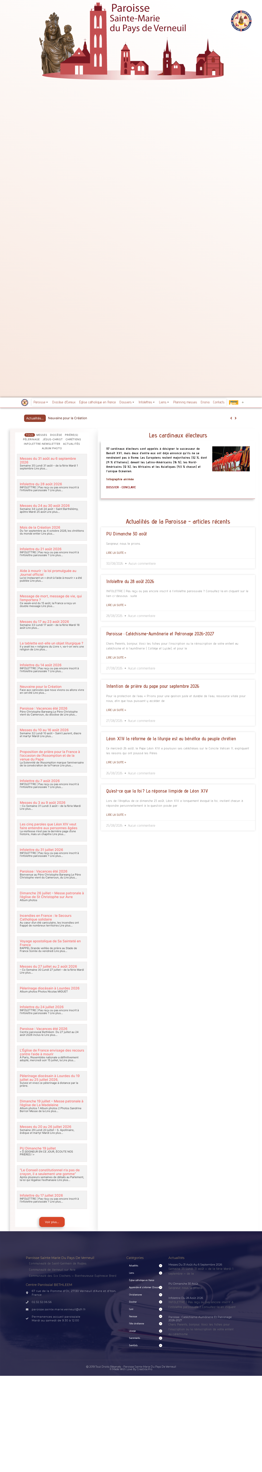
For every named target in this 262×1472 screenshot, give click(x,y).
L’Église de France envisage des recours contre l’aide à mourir (52, 1052)
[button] (235, 418)
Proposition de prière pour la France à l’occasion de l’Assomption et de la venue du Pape (50, 755)
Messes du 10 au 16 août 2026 (44, 730)
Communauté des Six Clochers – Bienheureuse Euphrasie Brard (73, 1275)
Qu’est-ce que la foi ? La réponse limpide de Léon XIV (157, 791)
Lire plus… (40, 468)
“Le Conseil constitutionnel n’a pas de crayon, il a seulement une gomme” (50, 1172)
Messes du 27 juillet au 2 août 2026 (48, 966)
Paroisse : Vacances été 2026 (70, 418)
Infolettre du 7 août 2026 (40, 781)
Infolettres (145, 402)
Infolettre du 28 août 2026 (41, 484)
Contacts (219, 402)
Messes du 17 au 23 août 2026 (44, 622)
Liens (162, 402)
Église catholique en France (97, 402)
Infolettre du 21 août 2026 (40, 549)
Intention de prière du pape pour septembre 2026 (152, 686)
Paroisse (39, 402)
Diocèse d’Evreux (64, 402)
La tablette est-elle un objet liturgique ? (51, 643)
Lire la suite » (116, 552)
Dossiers (125, 402)
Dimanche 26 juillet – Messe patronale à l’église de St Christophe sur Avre (52, 895)
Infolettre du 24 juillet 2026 (42, 1007)
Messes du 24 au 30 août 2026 (45, 506)
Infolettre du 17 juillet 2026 (41, 1195)
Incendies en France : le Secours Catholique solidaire (45, 917)
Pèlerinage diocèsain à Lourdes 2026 (49, 988)
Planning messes (185, 402)
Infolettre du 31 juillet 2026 (41, 850)
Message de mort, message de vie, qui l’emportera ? (51, 598)
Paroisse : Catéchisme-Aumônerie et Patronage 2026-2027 (160, 633)
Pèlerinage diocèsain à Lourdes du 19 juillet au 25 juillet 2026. (50, 1078)
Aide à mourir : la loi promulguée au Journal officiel (48, 573)
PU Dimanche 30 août (126, 533)
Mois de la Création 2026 (40, 527)
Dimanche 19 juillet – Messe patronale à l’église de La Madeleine (51, 1103)
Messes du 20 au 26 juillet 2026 (45, 1127)
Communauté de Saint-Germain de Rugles (58, 1263)
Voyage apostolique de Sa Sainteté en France (50, 943)
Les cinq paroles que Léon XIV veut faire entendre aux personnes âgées (48, 826)
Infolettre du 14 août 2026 (40, 665)
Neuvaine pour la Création (40, 687)
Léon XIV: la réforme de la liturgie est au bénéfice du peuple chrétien (171, 738)
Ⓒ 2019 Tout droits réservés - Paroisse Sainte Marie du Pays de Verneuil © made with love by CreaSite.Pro (131, 1368)
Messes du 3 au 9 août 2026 (42, 803)
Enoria (205, 402)
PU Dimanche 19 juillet (38, 1148)
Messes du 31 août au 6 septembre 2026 (48, 460)
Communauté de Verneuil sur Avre (52, 1269)
